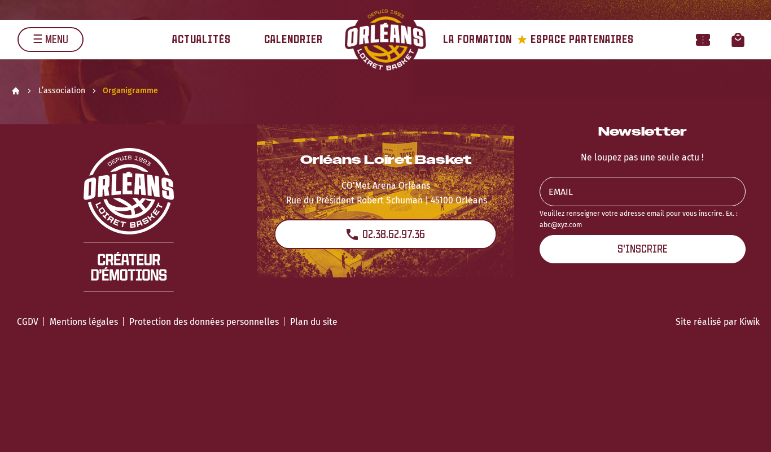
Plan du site (314, 321)
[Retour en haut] (745, 428)
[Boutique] (738, 39)
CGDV (27, 321)
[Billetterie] (703, 39)
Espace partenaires (575, 39)
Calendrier (293, 39)
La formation (477, 39)
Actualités (201, 39)
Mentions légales (84, 321)
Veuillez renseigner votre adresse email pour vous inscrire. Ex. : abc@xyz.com (639, 219)
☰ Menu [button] (50, 39)
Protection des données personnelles (204, 321)
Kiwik (749, 321)
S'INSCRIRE (642, 249)
